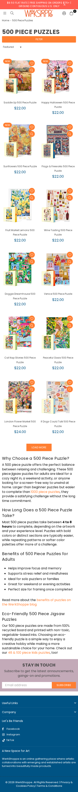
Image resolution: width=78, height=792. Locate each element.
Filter (39, 39)
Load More (39, 447)
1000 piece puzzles (45, 491)
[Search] (12, 13)
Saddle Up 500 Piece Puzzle (20, 102)
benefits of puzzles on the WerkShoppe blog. (36, 602)
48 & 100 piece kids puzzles (29, 652)
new (7, 61)
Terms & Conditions (49, 786)
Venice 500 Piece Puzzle (58, 294)
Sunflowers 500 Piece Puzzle (20, 166)
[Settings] (64, 13)
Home (5, 20)
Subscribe (64, 685)
